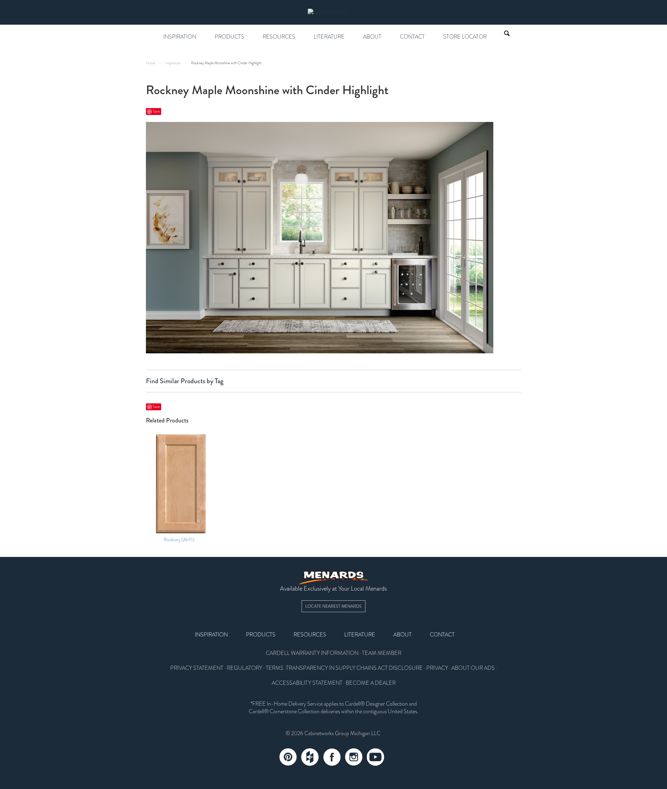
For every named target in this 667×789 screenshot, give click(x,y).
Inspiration (179, 37)
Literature (329, 37)
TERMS (274, 668)
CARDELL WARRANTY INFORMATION (312, 653)
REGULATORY (244, 668)
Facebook (331, 757)
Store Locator (465, 37)
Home (150, 63)
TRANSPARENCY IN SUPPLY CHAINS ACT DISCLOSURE (354, 668)
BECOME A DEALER (371, 683)
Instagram (353, 757)
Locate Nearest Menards (333, 606)
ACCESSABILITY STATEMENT (307, 683)
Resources (279, 37)
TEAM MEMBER (381, 653)
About (372, 37)
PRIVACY (437, 668)
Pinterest (288, 757)
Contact (412, 37)
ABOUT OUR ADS (473, 668)
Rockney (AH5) (179, 540)
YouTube (375, 757)
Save (156, 111)
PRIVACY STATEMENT (196, 668)
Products (229, 37)
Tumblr (310, 757)
